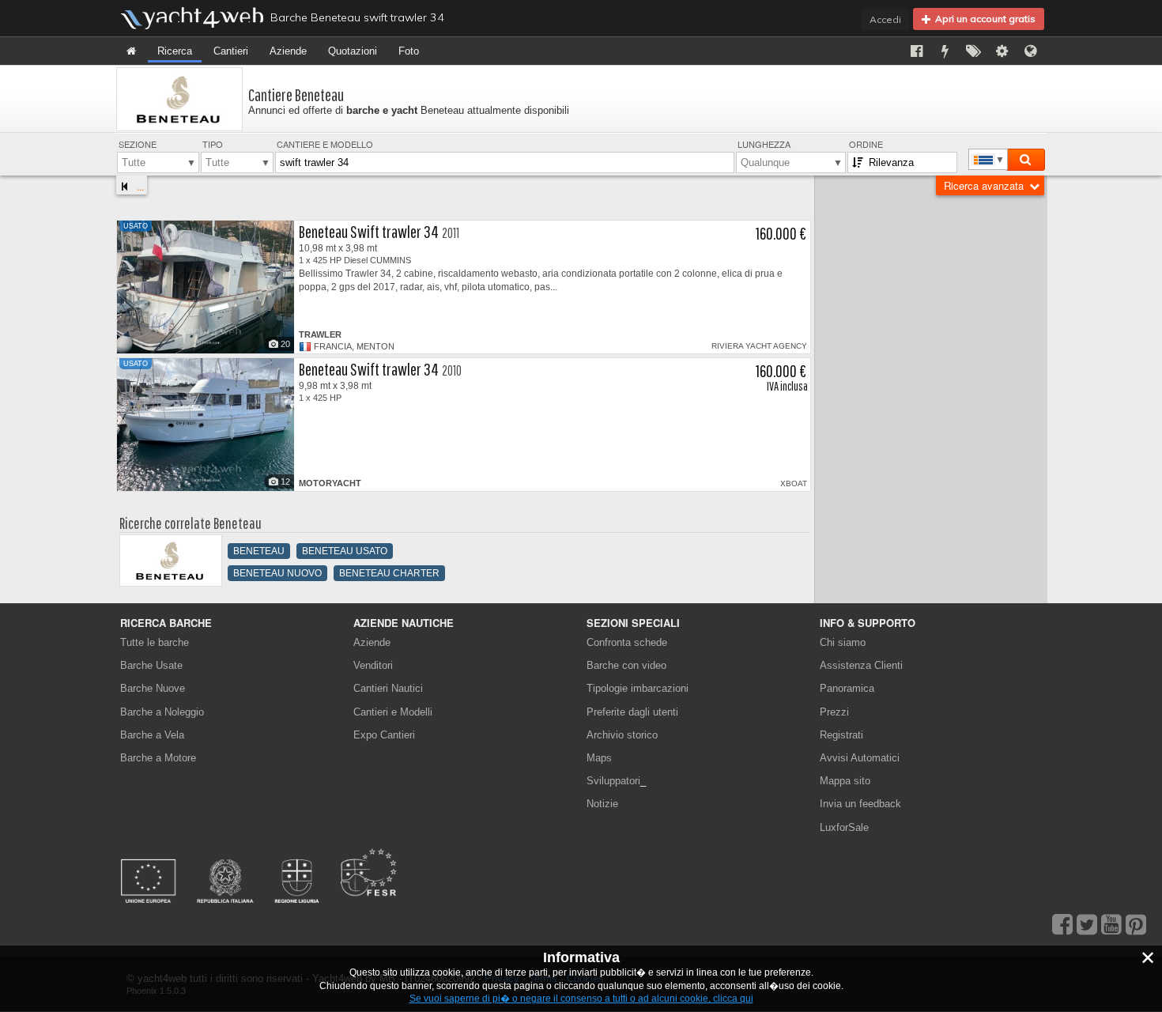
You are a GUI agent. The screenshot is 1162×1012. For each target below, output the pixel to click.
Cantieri (230, 51)
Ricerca (174, 51)
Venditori (373, 665)
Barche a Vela (152, 735)
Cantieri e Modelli (392, 712)
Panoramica (847, 688)
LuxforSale (844, 827)
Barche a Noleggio (162, 712)
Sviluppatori (616, 781)
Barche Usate (151, 665)
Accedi (885, 19)
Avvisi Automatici (860, 758)
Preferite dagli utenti (632, 712)
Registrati (841, 735)
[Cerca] (1025, 160)
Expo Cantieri (384, 735)
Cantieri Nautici (388, 688)
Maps (599, 758)
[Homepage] (131, 51)
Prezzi (834, 712)
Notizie (602, 804)
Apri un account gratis (983, 19)
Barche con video (626, 665)
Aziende (288, 51)
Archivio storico (622, 735)
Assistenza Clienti (861, 665)
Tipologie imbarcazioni (638, 688)
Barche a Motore (158, 758)
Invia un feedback (860, 804)
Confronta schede (627, 642)
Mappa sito (845, 781)
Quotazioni (352, 51)
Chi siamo (843, 642)
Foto (408, 51)
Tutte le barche (154, 642)
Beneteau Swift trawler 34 (369, 231)
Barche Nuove (152, 688)
